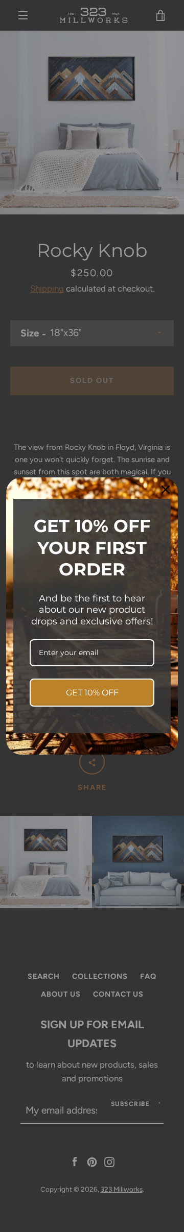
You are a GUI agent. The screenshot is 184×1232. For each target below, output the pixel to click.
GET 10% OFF (92, 692)
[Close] (165, 489)
